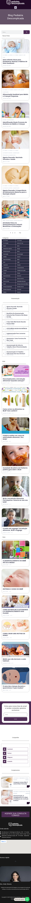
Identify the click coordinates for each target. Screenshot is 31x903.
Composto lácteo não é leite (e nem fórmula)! (20, 783)
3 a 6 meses (10, 55)
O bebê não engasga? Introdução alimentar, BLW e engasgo (15, 529)
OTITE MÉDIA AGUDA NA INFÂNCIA (17, 328)
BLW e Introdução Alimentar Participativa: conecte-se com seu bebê (15, 500)
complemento (22, 778)
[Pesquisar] (27, 32)
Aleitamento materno (8, 152)
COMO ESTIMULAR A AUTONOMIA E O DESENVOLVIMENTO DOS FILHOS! (15, 611)
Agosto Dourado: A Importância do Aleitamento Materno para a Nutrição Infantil (14, 192)
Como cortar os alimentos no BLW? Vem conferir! (13, 410)
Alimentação (6, 92)
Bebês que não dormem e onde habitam (14, 660)
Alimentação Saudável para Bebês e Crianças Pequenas (15, 95)
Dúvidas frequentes (18, 220)
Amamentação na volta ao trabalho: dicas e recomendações (17, 346)
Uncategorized (10, 119)
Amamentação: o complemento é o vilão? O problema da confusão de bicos (20, 798)
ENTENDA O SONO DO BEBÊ (13, 589)
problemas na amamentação (9, 155)
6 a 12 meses (15, 55)
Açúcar (22, 89)
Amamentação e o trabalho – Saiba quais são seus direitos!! (16, 352)
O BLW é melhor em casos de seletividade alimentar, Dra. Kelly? (13, 437)
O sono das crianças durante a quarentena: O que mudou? (14, 687)
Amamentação (16, 152)
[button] (15, 7)
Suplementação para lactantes (16, 333)
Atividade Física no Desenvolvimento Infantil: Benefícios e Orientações (12, 224)
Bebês (4, 220)
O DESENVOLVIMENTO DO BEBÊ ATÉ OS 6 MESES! (14, 561)
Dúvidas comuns (9, 220)
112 (20, 233)
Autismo (4, 119)
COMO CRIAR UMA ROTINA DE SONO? (14, 634)
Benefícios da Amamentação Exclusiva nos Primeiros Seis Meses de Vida (17, 315)
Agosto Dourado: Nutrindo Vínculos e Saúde (12, 158)
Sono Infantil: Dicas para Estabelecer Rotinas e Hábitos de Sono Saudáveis (15, 61)
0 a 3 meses (5, 55)
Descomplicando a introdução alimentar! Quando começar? (14, 380)
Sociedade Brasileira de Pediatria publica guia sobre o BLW (15, 469)
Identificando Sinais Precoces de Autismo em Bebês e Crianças (15, 123)
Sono (4, 57)
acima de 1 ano (22, 55)
